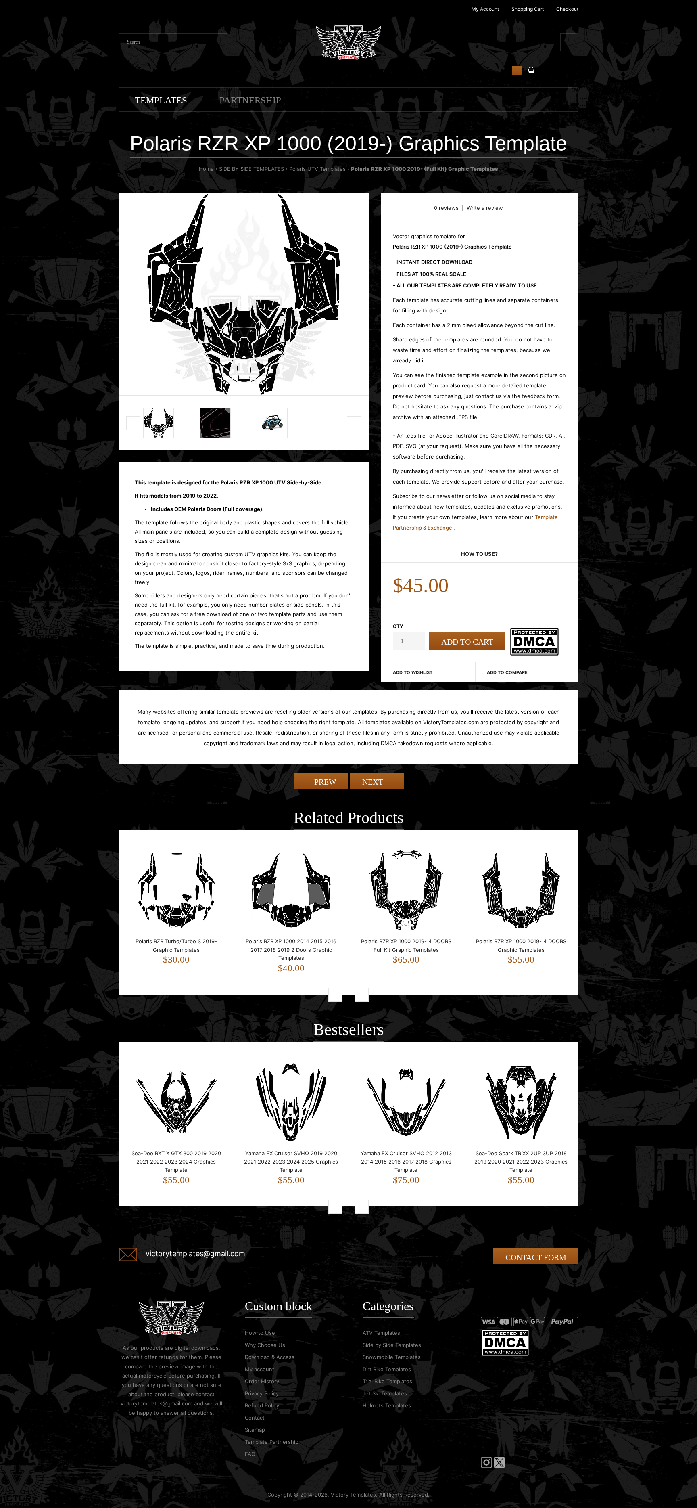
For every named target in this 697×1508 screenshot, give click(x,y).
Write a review (485, 208)
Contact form (535, 1257)
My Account (485, 9)
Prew (324, 781)
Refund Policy (262, 1405)
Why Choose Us (265, 1345)
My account (259, 1369)
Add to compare (507, 672)
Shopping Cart (527, 9)
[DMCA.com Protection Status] (534, 653)
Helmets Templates (387, 1405)
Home (206, 168)
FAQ (250, 1454)
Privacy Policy (262, 1393)
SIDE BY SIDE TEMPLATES (251, 168)
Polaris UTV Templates (317, 168)
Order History (262, 1381)
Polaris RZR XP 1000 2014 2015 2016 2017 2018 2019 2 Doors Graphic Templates (291, 949)
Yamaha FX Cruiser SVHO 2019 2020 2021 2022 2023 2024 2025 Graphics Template (291, 1161)
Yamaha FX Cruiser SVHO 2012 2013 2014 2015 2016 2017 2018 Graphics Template (406, 1161)
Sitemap (255, 1429)
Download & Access (269, 1357)
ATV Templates (381, 1333)
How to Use (260, 1333)
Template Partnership (271, 1442)
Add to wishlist (412, 672)
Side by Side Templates (392, 1345)
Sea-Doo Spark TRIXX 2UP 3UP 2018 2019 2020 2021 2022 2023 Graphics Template (521, 1161)
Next (373, 781)
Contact (255, 1417)
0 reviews (446, 208)
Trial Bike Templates (387, 1381)
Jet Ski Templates (385, 1393)
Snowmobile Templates (392, 1357)
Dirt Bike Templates (387, 1369)
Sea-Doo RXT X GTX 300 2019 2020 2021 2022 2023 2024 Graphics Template (176, 1161)
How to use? (479, 554)
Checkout (567, 9)
